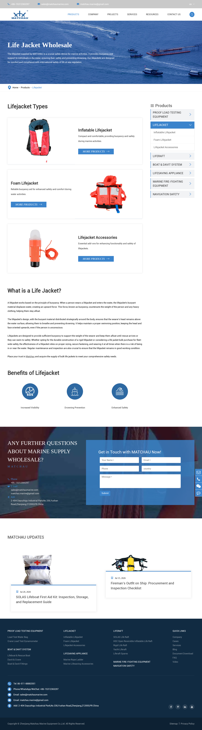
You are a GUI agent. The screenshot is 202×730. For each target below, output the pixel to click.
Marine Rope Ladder (73, 659)
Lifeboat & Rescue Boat (19, 655)
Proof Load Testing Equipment (167, 114)
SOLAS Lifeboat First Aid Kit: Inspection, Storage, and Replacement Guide (52, 599)
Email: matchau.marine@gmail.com (28, 700)
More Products (96, 151)
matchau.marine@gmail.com (93, 4)
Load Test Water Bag (18, 637)
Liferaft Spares (120, 653)
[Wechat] (198, 486)
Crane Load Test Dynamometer (23, 641)
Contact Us (174, 14)
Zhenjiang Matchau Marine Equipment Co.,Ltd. (42, 723)
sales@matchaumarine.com (53, 4)
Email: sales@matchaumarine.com (27, 694)
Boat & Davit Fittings (17, 663)
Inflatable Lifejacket (95, 130)
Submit (105, 493)
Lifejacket (37, 87)
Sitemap (174, 723)
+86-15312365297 (18, 4)
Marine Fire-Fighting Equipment (168, 184)
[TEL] (198, 479)
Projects (112, 14)
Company (93, 14)
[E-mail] (198, 472)
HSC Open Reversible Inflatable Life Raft (132, 641)
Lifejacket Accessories (97, 237)
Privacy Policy (187, 723)
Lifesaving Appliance (168, 173)
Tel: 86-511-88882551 (21, 683)
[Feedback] (198, 493)
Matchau (30, 356)
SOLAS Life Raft (121, 637)
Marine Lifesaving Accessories (78, 663)
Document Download (183, 653)
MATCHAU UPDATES (26, 537)
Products (73, 14)
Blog (175, 649)
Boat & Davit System (167, 164)
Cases (176, 641)
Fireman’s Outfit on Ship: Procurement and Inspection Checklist (142, 585)
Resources (152, 14)
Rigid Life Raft (120, 645)
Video (175, 662)
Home (15, 87)
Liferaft (159, 156)
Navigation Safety (166, 194)
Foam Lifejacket (24, 183)
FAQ (175, 657)
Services (132, 14)
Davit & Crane (14, 659)
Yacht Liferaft (119, 649)
